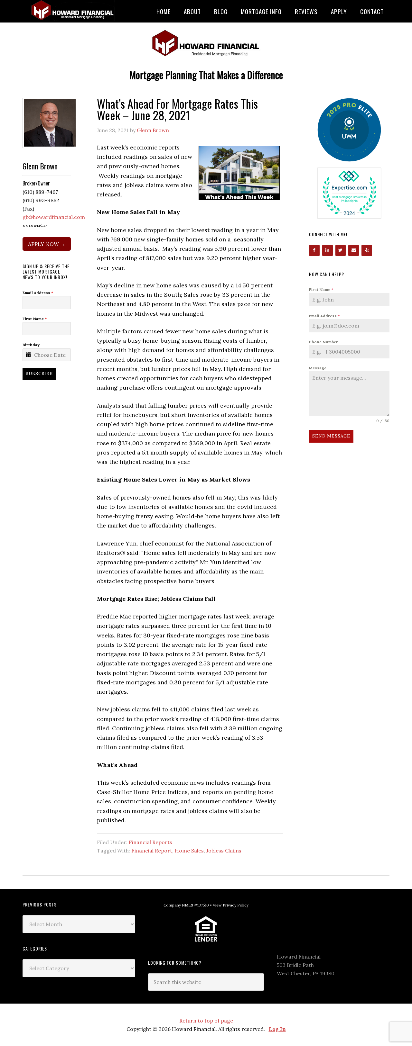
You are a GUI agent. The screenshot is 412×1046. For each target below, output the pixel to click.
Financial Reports (150, 842)
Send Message (331, 436)
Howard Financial (74, 10)
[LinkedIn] (327, 250)
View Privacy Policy (230, 905)
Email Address (324, 315)
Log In (277, 1029)
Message (317, 367)
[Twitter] (340, 250)
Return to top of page (206, 1020)
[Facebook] (314, 250)
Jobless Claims (223, 850)
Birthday (31, 344)
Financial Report (151, 850)
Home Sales (189, 850)
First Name (321, 289)
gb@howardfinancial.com (54, 217)
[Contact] (353, 250)
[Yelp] (366, 250)
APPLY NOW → (46, 244)
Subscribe (39, 373)
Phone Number (323, 341)
